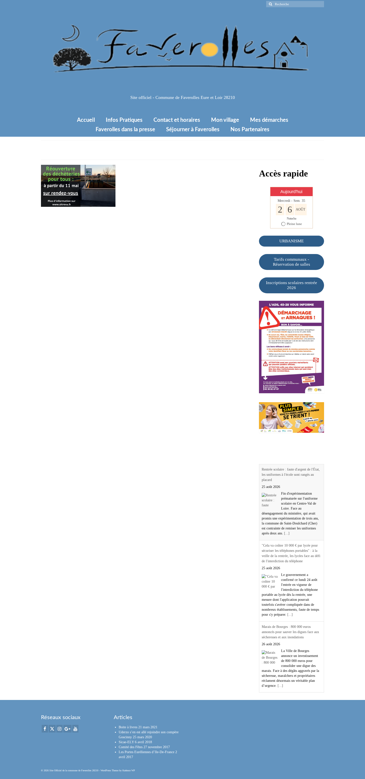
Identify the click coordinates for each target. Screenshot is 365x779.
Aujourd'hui (291, 191)
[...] (287, 533)
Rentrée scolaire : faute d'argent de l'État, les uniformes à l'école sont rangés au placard (291, 475)
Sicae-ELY (126, 742)
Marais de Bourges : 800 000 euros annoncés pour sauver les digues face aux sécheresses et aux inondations (290, 632)
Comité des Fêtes (131, 747)
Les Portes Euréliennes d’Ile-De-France (146, 752)
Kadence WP (128, 770)
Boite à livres (128, 727)
